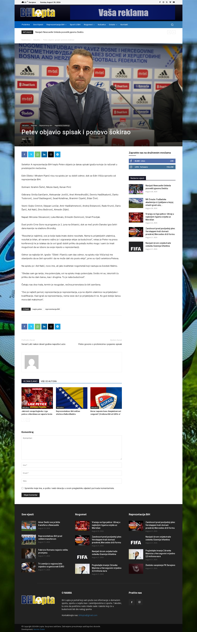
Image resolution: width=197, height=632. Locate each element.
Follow (170, 167)
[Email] (51, 154)
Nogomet (34, 125)
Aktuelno (36, 40)
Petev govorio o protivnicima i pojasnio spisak (100, 344)
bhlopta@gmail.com (88, 615)
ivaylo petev (37, 309)
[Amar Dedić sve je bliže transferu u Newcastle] (28, 526)
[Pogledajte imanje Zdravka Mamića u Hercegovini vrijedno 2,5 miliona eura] (82, 569)
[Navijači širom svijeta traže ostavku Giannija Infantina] (136, 247)
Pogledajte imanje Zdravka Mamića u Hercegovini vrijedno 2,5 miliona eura (106, 568)
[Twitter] (167, 2)
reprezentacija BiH (52, 309)
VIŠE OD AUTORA (49, 381)
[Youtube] (174, 2)
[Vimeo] (170, 2)
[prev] (169, 32)
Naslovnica (25, 40)
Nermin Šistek (39, 629)
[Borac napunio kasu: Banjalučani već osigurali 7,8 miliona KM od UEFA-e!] (106, 398)
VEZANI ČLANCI (30, 381)
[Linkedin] (44, 154)
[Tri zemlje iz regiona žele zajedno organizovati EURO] (28, 567)
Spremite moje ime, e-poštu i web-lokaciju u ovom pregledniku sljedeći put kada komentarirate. (69, 488)
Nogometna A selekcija (62, 125)
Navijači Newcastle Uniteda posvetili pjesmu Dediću (59, 32)
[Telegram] (57, 154)
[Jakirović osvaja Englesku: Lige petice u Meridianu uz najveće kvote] (37, 398)
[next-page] (28, 420)
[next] (174, 32)
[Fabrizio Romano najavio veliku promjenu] (28, 553)
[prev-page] (23, 420)
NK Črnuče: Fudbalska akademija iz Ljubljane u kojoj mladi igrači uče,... (159, 202)
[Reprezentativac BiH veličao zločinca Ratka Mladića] (71, 398)
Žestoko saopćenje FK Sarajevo (160, 565)
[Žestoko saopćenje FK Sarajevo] (136, 569)
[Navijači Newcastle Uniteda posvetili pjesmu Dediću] (136, 189)
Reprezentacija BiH (45, 125)
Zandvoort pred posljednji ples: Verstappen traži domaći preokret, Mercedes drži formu (160, 231)
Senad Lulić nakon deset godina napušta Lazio (43, 344)
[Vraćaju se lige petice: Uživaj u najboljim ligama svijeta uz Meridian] (136, 217)
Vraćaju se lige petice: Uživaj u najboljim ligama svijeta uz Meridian (160, 217)
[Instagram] (163, 2)
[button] (172, 24)
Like (171, 161)
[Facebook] (160, 2)
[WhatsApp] (38, 154)
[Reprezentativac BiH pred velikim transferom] (28, 540)
